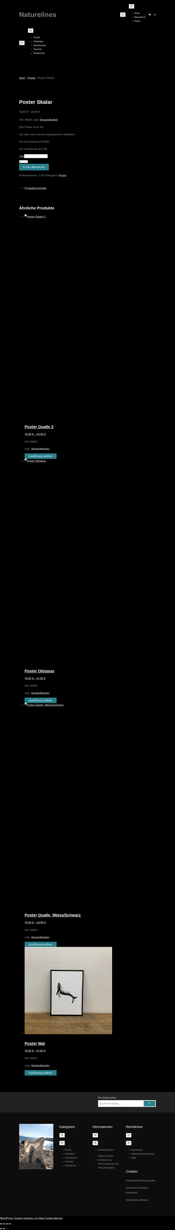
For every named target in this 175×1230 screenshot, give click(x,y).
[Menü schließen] (131, 6)
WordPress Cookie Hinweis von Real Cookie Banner (31, 1218)
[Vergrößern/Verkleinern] (1, 1223)
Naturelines (37, 15)
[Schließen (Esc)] (10, 1223)
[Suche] (149, 1103)
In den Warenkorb (34, 167)
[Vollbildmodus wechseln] (4, 1223)
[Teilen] (7, 1223)
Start (22, 78)
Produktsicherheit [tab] (35, 188)
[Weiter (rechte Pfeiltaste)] (4, 1228)
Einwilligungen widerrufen (137, 1200)
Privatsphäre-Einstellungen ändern (141, 1180)
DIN (21, 156)
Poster (32, 78)
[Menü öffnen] (123, 14)
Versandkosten (49, 119)
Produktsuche (107, 1097)
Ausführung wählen (40, 456)
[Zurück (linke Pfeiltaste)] (1, 1228)
